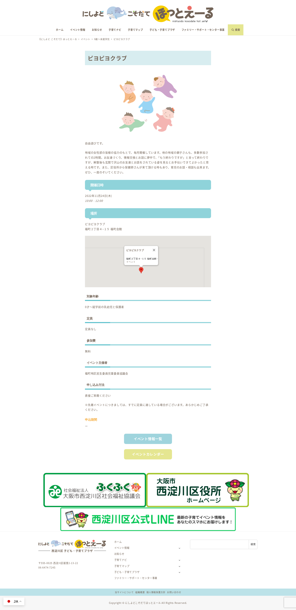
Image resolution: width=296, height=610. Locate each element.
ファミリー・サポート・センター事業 (135, 578)
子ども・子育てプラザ (127, 572)
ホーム (118, 541)
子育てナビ (120, 559)
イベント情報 (122, 547)
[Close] (154, 250)
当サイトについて (124, 592)
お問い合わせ (174, 592)
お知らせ (119, 553)
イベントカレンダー (148, 454)
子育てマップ (122, 566)
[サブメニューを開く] (179, 548)
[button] (141, 270)
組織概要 (140, 592)
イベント (131, 261)
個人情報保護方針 (155, 592)
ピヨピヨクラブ (95, 224)
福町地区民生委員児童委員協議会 (106, 373)
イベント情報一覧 (148, 438)
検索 (253, 544)
